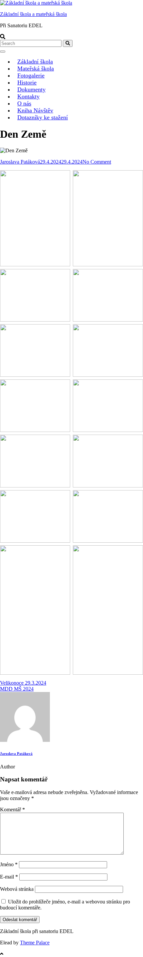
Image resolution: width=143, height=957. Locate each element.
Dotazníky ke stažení (42, 117)
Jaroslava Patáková (20, 162)
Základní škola (35, 61)
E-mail (9, 877)
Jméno (9, 864)
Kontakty (28, 96)
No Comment (96, 162)
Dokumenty (31, 89)
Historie (27, 82)
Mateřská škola (35, 68)
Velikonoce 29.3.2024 (23, 683)
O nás (24, 103)
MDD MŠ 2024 (17, 689)
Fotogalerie (31, 75)
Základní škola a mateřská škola (33, 14)
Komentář (12, 809)
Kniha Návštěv (35, 110)
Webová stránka (17, 889)
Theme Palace (35, 942)
